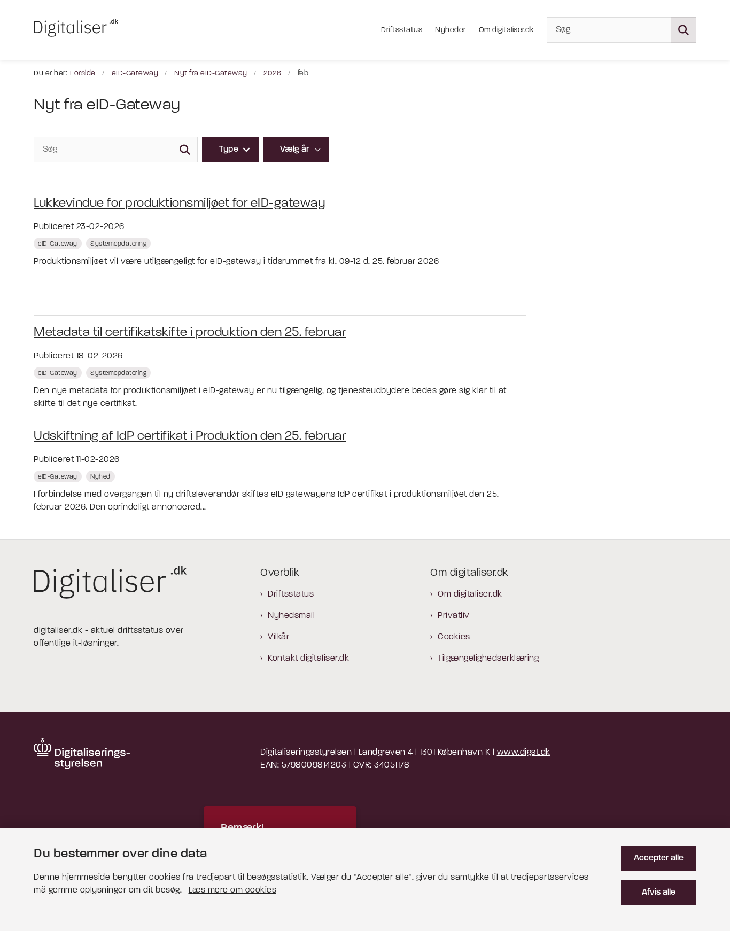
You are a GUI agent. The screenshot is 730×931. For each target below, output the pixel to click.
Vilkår (278, 637)
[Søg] (185, 149)
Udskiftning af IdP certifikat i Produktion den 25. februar (190, 436)
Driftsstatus (291, 594)
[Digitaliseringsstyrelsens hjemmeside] (82, 753)
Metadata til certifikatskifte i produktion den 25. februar (190, 332)
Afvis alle (658, 892)
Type (228, 149)
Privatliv (454, 616)
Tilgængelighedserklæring (488, 658)
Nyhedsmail (291, 616)
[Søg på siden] (683, 30)
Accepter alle (659, 858)
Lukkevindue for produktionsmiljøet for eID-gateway (179, 203)
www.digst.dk (523, 752)
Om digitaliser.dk (470, 594)
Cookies (454, 637)
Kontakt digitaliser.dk (308, 658)
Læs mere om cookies (233, 890)
